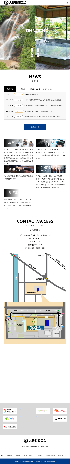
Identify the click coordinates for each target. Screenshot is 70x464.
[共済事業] (19, 196)
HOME (3, 455)
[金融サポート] (19, 173)
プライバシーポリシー (63, 455)
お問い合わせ (32, 455)
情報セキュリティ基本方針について (46, 455)
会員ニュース (47, 89)
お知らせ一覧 (35, 127)
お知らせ (23, 89)
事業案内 (18, 455)
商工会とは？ (10, 455)
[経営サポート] (19, 146)
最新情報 (10, 89)
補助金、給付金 (35, 89)
